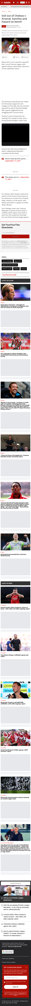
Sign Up (15, 987)
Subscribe (22, 2)
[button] (2, 2)
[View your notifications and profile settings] (13, 2)
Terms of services (21, 241)
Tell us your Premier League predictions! (13, 899)
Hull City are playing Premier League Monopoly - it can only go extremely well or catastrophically (16, 907)
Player (9, 11)
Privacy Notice (23, 243)
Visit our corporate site (14, 946)
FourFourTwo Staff (13, 25)
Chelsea (16, 269)
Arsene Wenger (7, 261)
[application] (15, 133)
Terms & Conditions (14, 994)
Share (5, 57)
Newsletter (26, 57)
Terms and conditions (8, 958)
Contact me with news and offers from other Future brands (16, 982)
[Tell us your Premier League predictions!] (15, 894)
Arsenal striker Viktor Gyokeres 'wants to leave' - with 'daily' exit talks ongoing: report (14, 917)
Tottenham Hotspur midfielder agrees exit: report (14, 925)
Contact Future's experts (8, 962)
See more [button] (15, 172)
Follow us (17, 57)
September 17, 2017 (13, 161)
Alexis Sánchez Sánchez (9, 265)
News (3, 26)
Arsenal (23, 269)
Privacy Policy (21, 993)
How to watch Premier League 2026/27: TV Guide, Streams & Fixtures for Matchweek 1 (14, 933)
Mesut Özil (18, 261)
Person (3, 11)
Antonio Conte (6, 269)
